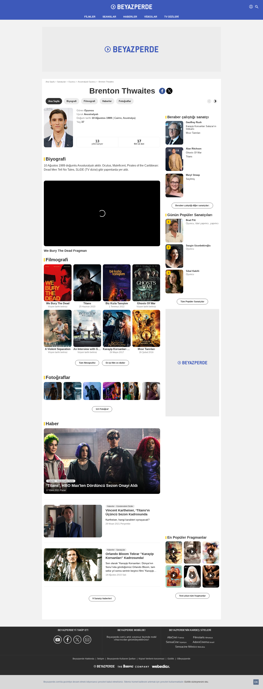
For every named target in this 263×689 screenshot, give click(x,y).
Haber (52, 423)
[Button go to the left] (209, 101)
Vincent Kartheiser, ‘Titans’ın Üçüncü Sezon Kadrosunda (128, 512)
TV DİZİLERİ (171, 16)
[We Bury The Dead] (58, 282)
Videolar (150, 16)
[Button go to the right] (215, 101)
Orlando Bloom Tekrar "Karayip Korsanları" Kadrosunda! (130, 556)
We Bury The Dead (57, 303)
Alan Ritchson (193, 148)
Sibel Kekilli (192, 271)
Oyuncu (71, 82)
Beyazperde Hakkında (83, 658)
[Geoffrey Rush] (174, 133)
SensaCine (172, 641)
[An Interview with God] (87, 328)
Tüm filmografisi (87, 363)
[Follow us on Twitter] (77, 640)
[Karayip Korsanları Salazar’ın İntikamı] (117, 328)
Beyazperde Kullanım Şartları (121, 658)
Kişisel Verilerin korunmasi (151, 658)
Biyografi (56, 159)
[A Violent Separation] (58, 328)
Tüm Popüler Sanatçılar (192, 301)
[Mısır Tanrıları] (146, 328)
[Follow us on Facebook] (68, 640)
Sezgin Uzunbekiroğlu (198, 245)
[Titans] (87, 282)
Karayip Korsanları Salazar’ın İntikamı (117, 349)
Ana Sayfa (50, 82)
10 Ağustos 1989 (102, 117)
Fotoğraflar (58, 377)
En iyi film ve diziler (115, 363)
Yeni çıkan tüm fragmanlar (192, 596)
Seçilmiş (190, 179)
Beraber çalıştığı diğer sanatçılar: (192, 205)
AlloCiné (172, 637)
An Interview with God (87, 349)
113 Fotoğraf (102, 409)
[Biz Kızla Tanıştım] (117, 282)
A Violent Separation (57, 349)
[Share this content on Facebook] (162, 91)
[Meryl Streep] (174, 185)
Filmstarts (199, 637)
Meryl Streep (193, 175)
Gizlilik (170, 658)
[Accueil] (131, 6)
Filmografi (57, 259)
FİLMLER (89, 16)
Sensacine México (186, 646)
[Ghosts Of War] (146, 282)
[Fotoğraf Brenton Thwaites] (53, 391)
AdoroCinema (201, 641)
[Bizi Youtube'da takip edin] (58, 640)
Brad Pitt (191, 220)
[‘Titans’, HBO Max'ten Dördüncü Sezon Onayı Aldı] (102, 461)
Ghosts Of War (146, 303)
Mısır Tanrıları (146, 349)
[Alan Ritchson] (174, 159)
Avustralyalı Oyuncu (87, 82)
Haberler (130, 16)
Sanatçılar (61, 82)
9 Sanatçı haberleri (102, 598)
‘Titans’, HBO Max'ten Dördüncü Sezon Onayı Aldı (92, 485)
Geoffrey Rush (194, 122)
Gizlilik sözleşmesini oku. (196, 682)
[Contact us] (87, 640)
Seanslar (109, 16)
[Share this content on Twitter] (169, 91)
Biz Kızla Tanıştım (117, 303)
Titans (87, 303)
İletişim (100, 658)
